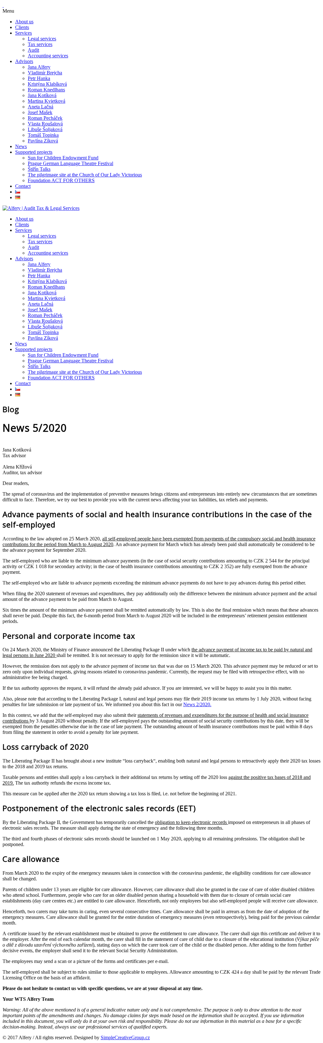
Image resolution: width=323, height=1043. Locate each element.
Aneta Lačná (40, 106)
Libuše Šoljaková (45, 129)
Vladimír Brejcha (45, 72)
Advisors (24, 61)
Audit (33, 50)
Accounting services (48, 55)
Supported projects (33, 152)
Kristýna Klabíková (47, 84)
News (21, 146)
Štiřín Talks (39, 169)
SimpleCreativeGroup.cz (125, 1037)
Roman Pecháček (45, 118)
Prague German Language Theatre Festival (70, 163)
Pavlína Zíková (43, 140)
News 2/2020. (197, 704)
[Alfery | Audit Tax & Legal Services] (41, 208)
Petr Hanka (39, 78)
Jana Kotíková (42, 95)
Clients (22, 27)
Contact (23, 186)
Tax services (40, 44)
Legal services (42, 38)
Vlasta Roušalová (45, 123)
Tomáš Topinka (43, 135)
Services (23, 33)
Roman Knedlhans (46, 89)
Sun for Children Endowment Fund (63, 157)
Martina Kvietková (46, 101)
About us (24, 21)
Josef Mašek (40, 112)
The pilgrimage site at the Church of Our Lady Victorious (85, 174)
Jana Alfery (39, 67)
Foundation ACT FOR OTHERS (61, 180)
